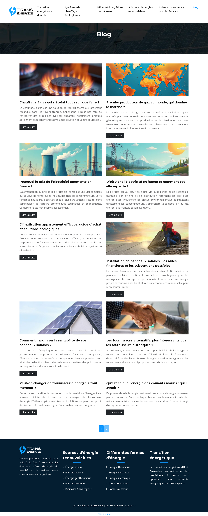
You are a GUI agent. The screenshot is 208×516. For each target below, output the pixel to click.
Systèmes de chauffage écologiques (72, 11)
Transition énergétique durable (44, 11)
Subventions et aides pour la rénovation (171, 9)
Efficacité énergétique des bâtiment (110, 9)
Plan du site (104, 514)
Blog (195, 7)
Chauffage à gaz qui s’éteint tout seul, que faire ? (59, 102)
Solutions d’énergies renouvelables (140, 9)
